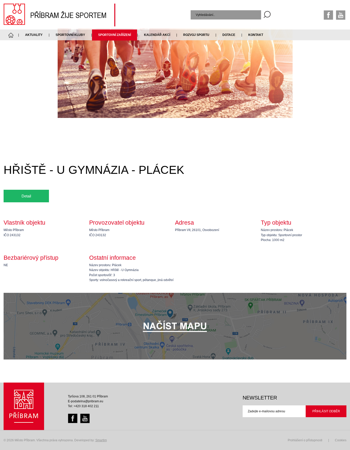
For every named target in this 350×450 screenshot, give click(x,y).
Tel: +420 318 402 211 (83, 406)
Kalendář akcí (157, 35)
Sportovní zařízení (114, 35)
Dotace (228, 35)
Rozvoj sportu (196, 35)
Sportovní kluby (70, 35)
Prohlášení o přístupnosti (305, 440)
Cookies (340, 440)
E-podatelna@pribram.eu (85, 401)
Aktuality (34, 35)
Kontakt (255, 35)
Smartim (101, 440)
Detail (26, 196)
